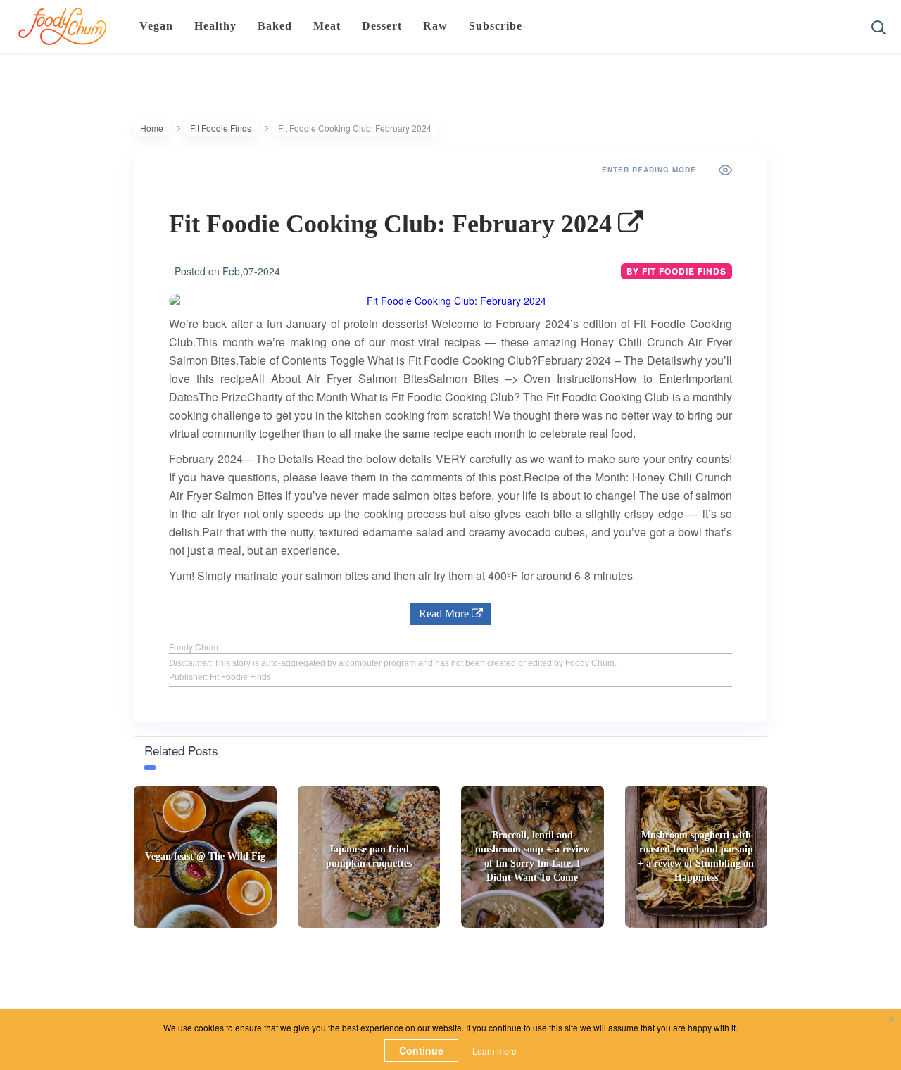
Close (632, 122)
